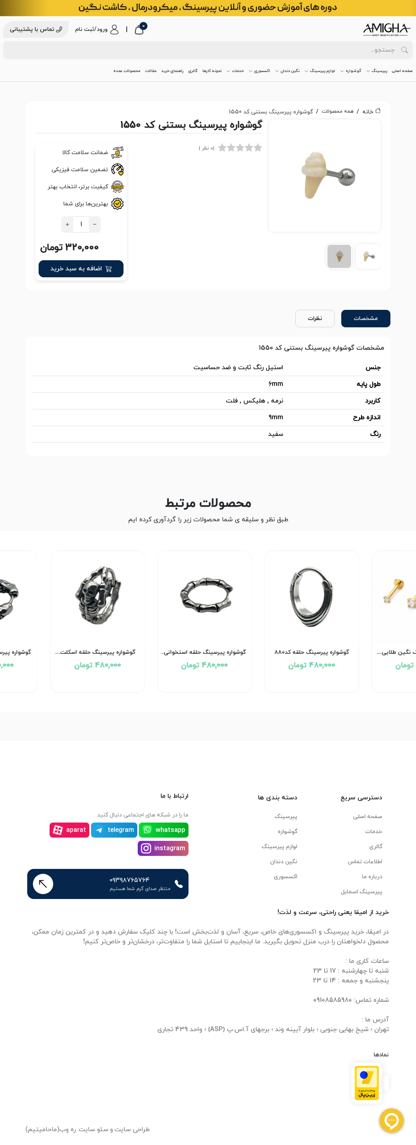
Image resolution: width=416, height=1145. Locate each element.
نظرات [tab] (315, 318)
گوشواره (353, 71)
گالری (192, 71)
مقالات (150, 71)
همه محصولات (337, 111)
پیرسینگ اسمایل (361, 892)
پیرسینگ (379, 71)
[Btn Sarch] (404, 50)
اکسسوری (262, 71)
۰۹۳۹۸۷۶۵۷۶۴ (130, 880)
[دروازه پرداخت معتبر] (367, 1082)
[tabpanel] (325, 197)
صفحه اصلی (402, 71)
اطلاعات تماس (365, 862)
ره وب (67, 1129)
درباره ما (372, 877)
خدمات (238, 71)
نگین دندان (290, 71)
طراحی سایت (132, 1129)
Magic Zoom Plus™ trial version (305, 129)
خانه (367, 112)
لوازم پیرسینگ (322, 71)
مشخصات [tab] (366, 318)
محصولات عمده (126, 71)
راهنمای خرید (172, 71)
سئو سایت (93, 1129)
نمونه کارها (211, 71)
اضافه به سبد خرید (76, 268)
